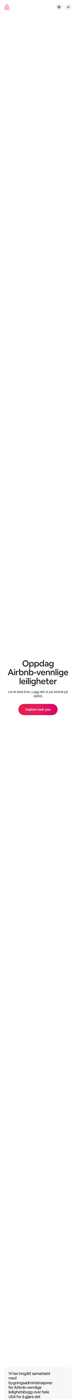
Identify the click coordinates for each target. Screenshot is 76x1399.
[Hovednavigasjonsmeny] (68, 7)
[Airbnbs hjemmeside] (7, 7)
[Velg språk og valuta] (59, 7)
